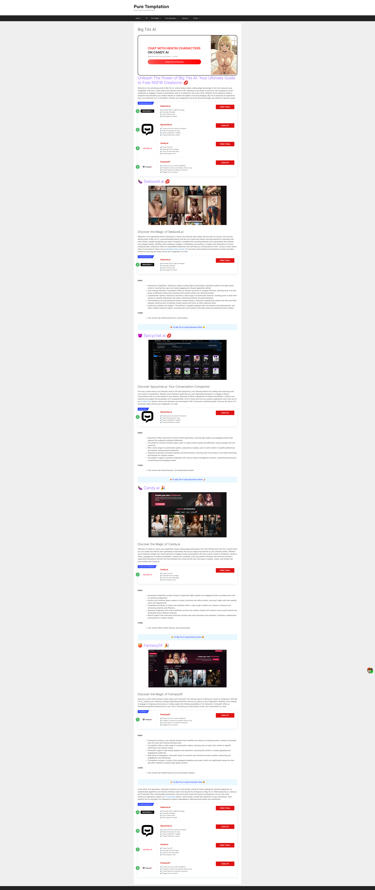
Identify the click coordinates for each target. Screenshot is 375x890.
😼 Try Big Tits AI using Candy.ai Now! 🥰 (187, 637)
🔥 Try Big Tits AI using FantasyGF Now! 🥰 (187, 782)
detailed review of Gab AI (176, 249)
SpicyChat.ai (166, 125)
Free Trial (225, 107)
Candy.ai (164, 143)
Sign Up (225, 125)
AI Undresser (170, 797)
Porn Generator (170, 18)
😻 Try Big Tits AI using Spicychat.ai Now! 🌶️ (187, 479)
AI (146, 18)
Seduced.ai (165, 106)
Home (138, 18)
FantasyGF (165, 162)
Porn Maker (155, 18)
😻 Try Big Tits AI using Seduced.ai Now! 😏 (187, 327)
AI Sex (195, 18)
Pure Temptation (151, 6)
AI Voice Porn (146, 401)
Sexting (184, 18)
